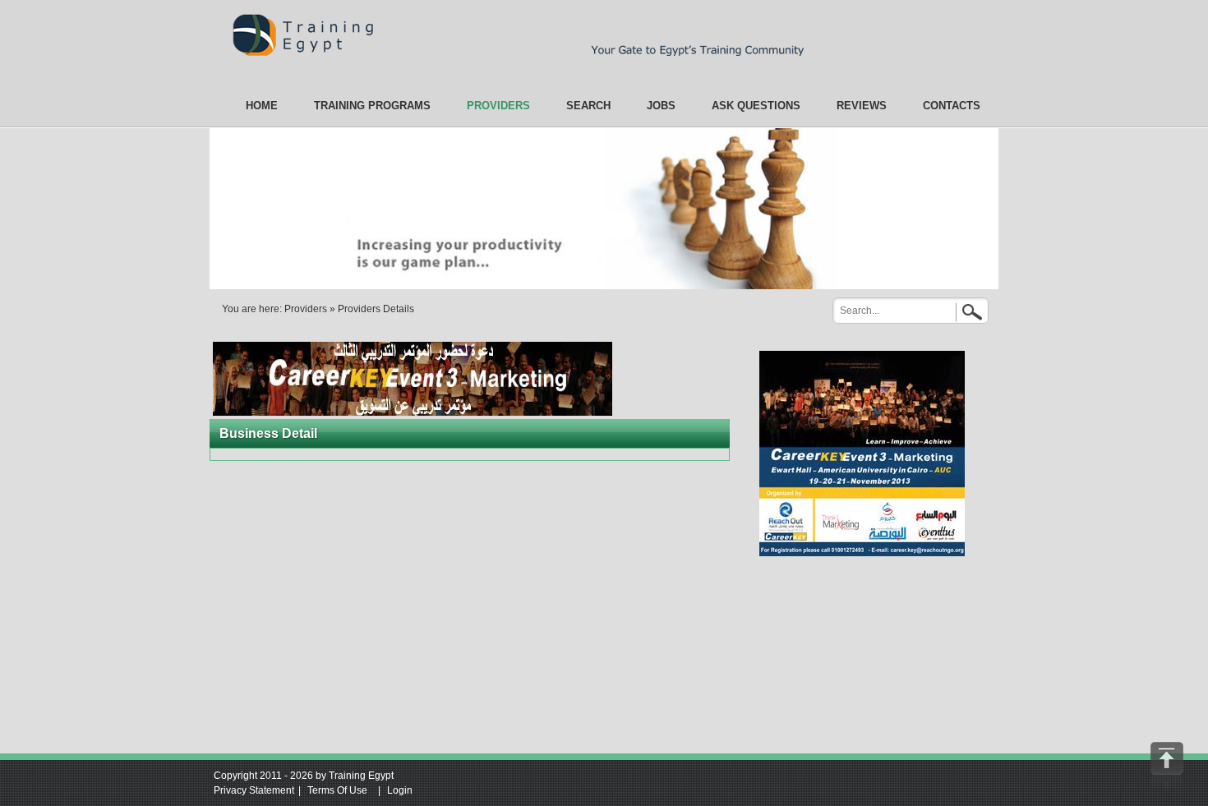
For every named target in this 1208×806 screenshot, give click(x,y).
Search (969, 309)
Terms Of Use (337, 790)
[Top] (1166, 766)
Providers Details (376, 309)
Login (400, 790)
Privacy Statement (254, 790)
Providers (305, 309)
